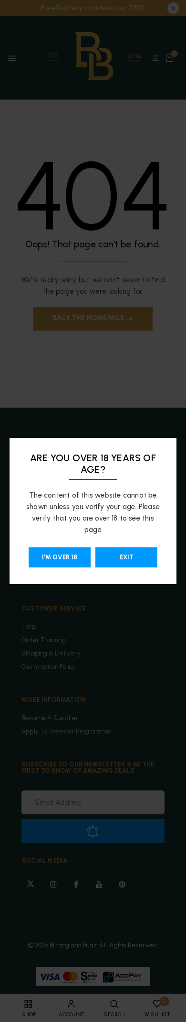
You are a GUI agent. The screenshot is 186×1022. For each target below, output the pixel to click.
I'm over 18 (59, 557)
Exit (127, 557)
